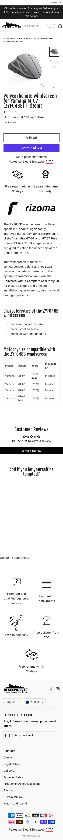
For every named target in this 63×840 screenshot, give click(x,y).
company (16, 635)
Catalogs (9, 750)
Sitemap (9, 790)
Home (6, 38)
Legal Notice (12, 764)
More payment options (31, 157)
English (10, 701)
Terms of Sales (13, 777)
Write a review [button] (31, 450)
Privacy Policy (13, 796)
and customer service (17, 598)
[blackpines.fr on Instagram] (57, 689)
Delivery (9, 770)
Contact (8, 757)
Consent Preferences (14, 557)
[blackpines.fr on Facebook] (51, 689)
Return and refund (15, 803)
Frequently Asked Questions (22, 783)
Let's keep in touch (18, 715)
